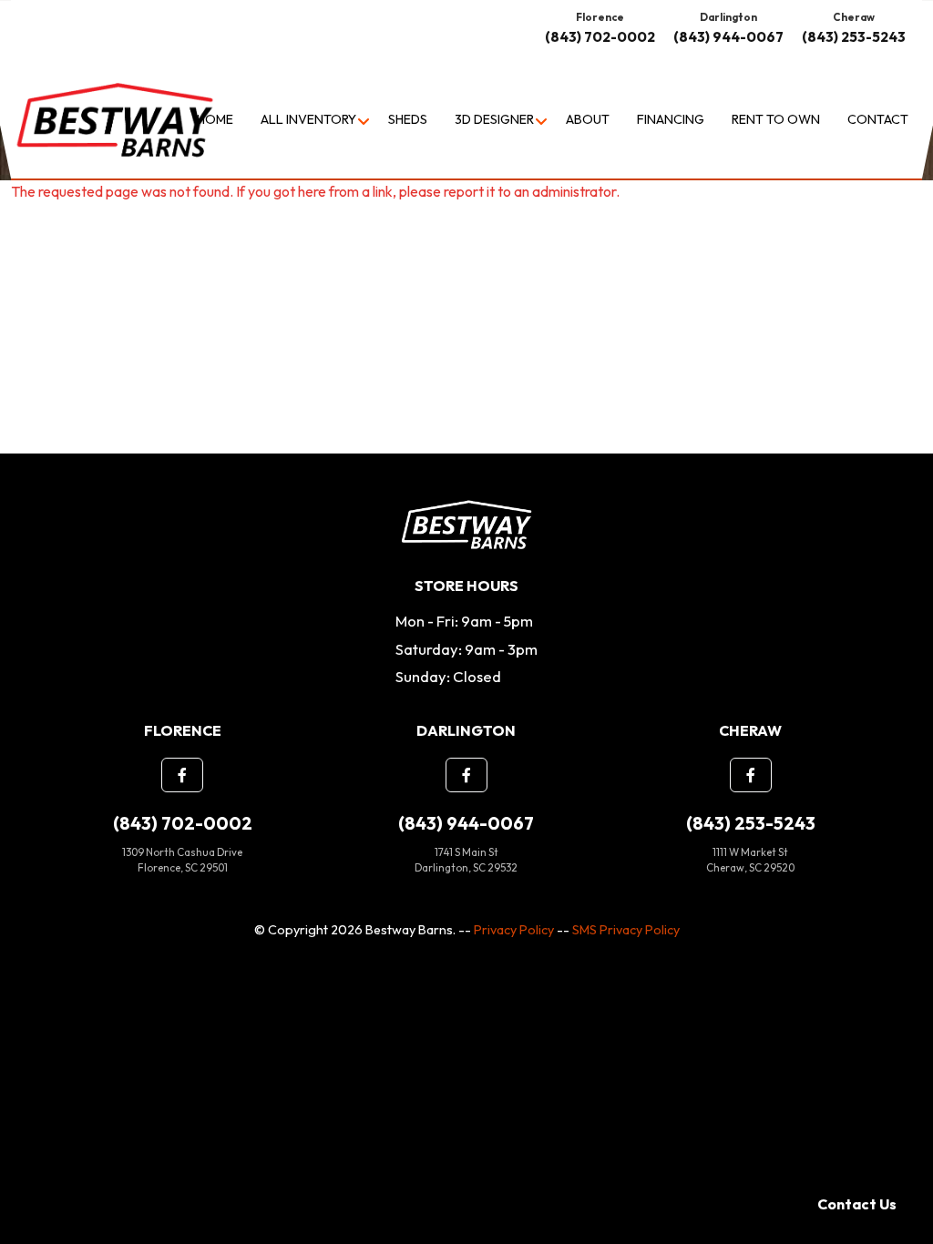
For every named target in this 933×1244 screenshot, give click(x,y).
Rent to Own (776, 119)
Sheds (407, 119)
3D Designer (494, 119)
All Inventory (308, 119)
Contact (877, 119)
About (588, 119)
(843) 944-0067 (728, 37)
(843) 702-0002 (600, 37)
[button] (182, 775)
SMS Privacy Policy (626, 930)
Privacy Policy (514, 930)
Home (215, 119)
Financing (670, 119)
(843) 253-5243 (854, 37)
